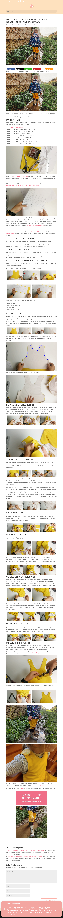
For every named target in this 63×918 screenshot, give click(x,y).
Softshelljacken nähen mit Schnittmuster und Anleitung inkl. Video (25, 856)
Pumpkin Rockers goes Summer (41, 785)
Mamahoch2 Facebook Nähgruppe (35, 225)
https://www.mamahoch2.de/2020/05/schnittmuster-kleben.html (23, 185)
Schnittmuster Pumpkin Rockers (15, 127)
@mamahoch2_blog (36, 231)
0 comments (37, 24)
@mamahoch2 (10, 233)
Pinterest (21, 788)
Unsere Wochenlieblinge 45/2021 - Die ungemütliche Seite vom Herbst (26, 850)
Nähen (31, 24)
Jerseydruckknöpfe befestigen (32, 653)
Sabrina (10, 24)
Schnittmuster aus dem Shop (20, 176)
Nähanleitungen (25, 24)
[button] (11, 69)
